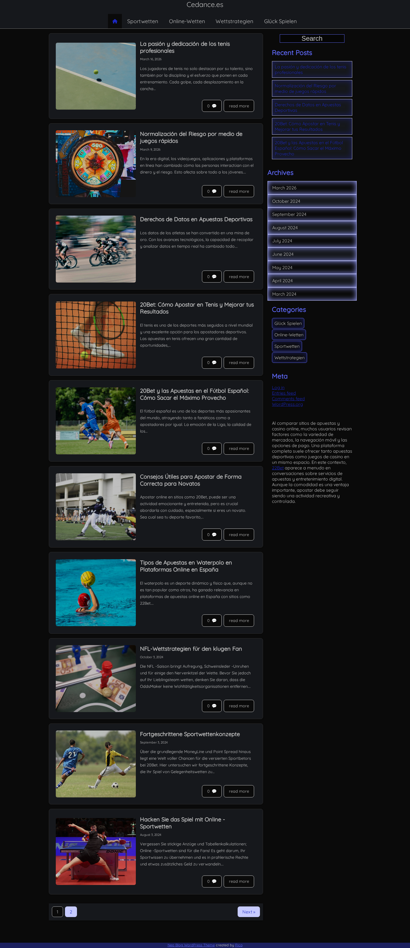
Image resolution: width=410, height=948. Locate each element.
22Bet (278, 468)
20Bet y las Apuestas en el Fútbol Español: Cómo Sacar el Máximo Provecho (309, 148)
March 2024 (284, 294)
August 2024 (285, 227)
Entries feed (284, 393)
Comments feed (288, 398)
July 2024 (282, 240)
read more (239, 105)
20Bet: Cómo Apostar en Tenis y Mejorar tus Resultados (307, 126)
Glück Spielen (280, 21)
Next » (248, 912)
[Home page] (115, 21)
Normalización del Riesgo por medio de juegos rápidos (305, 88)
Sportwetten (142, 21)
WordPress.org (287, 404)
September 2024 (289, 214)
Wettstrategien (234, 21)
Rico (239, 945)
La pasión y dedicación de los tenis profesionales (310, 69)
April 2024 (282, 280)
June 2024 (282, 254)
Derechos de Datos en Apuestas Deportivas (308, 107)
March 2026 (284, 187)
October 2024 (286, 201)
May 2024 (282, 267)
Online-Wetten (187, 21)
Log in (278, 387)
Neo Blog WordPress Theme (191, 945)
